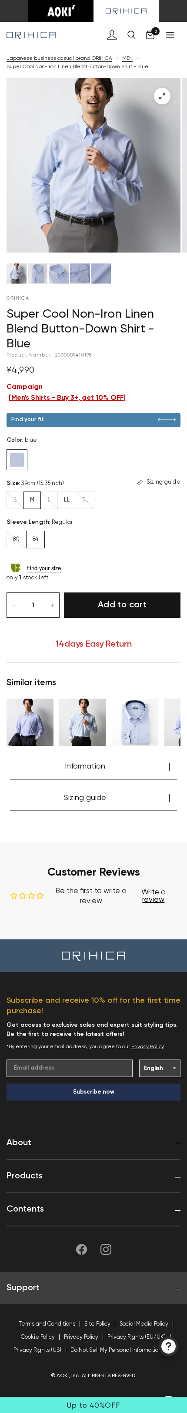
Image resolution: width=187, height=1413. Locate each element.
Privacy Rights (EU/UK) (136, 1337)
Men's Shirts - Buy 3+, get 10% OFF (67, 398)
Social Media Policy (144, 1324)
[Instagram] (105, 1249)
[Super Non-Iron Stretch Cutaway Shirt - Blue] (82, 722)
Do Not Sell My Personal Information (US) (122, 1350)
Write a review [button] (153, 896)
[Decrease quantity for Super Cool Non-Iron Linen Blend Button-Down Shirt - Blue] (13, 605)
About (19, 1143)
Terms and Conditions (47, 1324)
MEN (127, 58)
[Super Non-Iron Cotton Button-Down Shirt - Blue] (135, 722)
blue (17, 459)
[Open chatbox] (168, 1346)
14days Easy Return (93, 644)
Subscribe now (93, 1092)
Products (25, 1176)
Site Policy (97, 1324)
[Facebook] (81, 1249)
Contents (25, 1209)
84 (36, 539)
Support (23, 1288)
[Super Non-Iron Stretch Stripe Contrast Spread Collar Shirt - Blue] (30, 722)
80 (16, 539)
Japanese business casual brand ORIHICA (59, 58)
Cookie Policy (38, 1337)
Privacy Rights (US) (37, 1350)
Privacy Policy (147, 1046)
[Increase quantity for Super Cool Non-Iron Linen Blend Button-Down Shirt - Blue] (52, 605)
